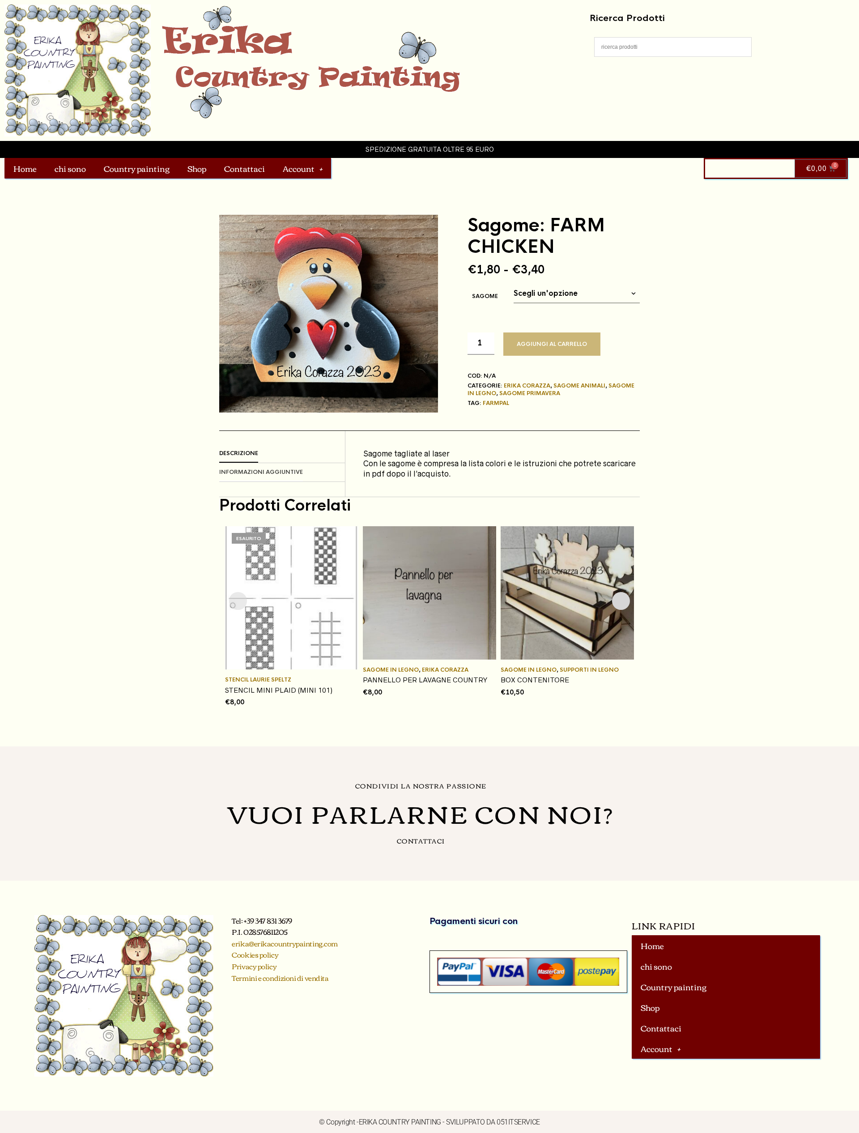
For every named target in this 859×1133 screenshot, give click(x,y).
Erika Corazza (527, 385)
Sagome (485, 296)
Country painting (137, 168)
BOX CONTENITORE (535, 680)
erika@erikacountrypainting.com (285, 943)
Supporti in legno (589, 669)
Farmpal (496, 403)
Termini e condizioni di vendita (280, 977)
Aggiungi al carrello (552, 344)
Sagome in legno (391, 669)
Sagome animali (579, 385)
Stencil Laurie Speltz (258, 679)
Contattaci (244, 168)
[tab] (282, 453)
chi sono (70, 168)
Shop (196, 168)
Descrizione (238, 453)
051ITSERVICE (518, 1122)
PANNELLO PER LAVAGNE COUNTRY (425, 680)
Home (25, 168)
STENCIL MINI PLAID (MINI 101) (278, 690)
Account (299, 168)
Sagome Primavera (529, 393)
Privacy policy (254, 966)
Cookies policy (255, 954)
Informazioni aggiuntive (261, 472)
